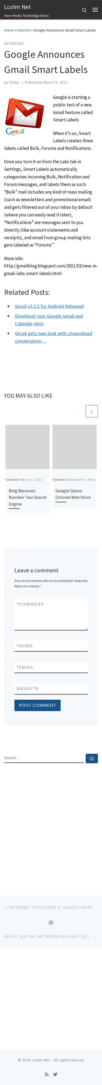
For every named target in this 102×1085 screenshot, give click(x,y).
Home (9, 30)
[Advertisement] (51, 824)
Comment (30, 604)
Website (28, 688)
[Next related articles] (92, 411)
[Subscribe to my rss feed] (47, 1074)
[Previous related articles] (79, 411)
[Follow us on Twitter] (55, 1074)
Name (25, 646)
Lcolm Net (41, 1060)
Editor (14, 82)
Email (25, 667)
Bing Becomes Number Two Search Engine (28, 497)
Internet (23, 30)
